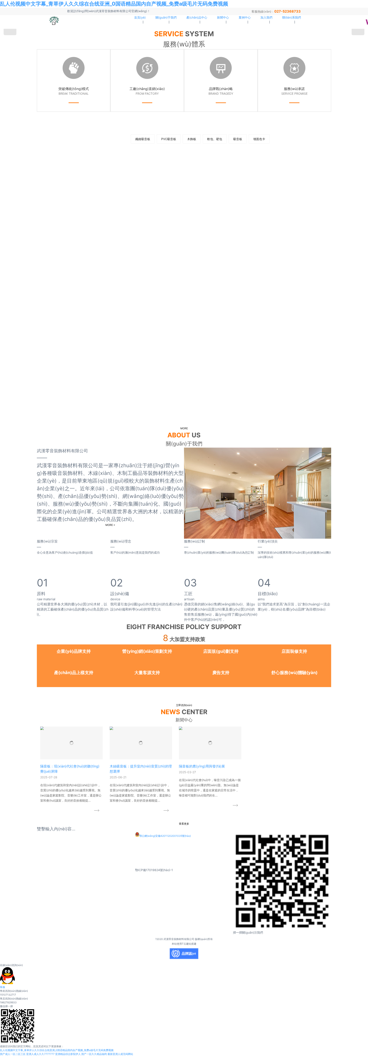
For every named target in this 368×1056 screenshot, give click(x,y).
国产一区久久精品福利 (94, 1054)
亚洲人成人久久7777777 (40, 1054)
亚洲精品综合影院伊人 (68, 1054)
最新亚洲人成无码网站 (120, 1054)
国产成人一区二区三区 (13, 1054)
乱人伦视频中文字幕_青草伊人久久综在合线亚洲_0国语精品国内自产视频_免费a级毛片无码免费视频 (114, 4)
